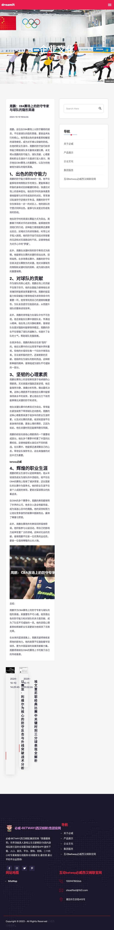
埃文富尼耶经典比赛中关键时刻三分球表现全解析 (35, 721)
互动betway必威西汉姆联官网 (80, 179)
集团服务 (68, 170)
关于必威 (68, 143)
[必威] (40, 827)
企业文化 (68, 161)
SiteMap (12, 881)
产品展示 (68, 152)
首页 (49, 58)
